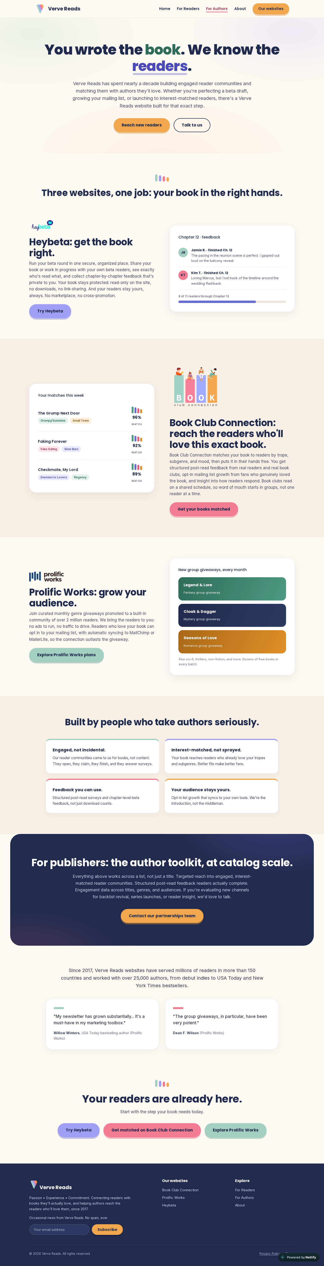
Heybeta (169, 1205)
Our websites (270, 8)
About (240, 8)
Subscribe (107, 1229)
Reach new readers (142, 125)
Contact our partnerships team (162, 916)
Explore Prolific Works (236, 1130)
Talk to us (192, 125)
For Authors (217, 8)
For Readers (188, 8)
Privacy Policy (270, 1254)
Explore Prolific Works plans (66, 655)
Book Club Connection (180, 1190)
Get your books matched (204, 509)
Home (164, 8)
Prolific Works (173, 1197)
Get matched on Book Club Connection (152, 1130)
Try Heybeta (50, 311)
